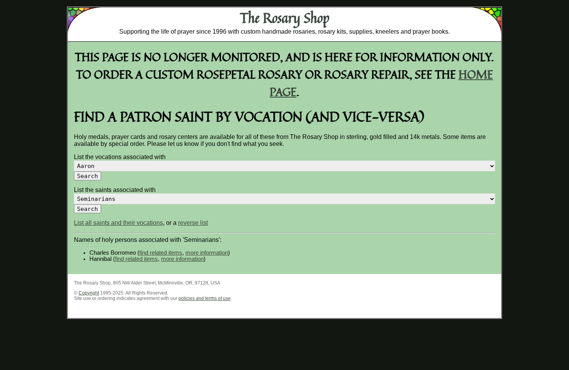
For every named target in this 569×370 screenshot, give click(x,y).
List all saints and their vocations (118, 222)
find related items (160, 253)
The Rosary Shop (284, 17)
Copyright (89, 293)
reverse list (193, 222)
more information (206, 253)
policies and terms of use (204, 298)
